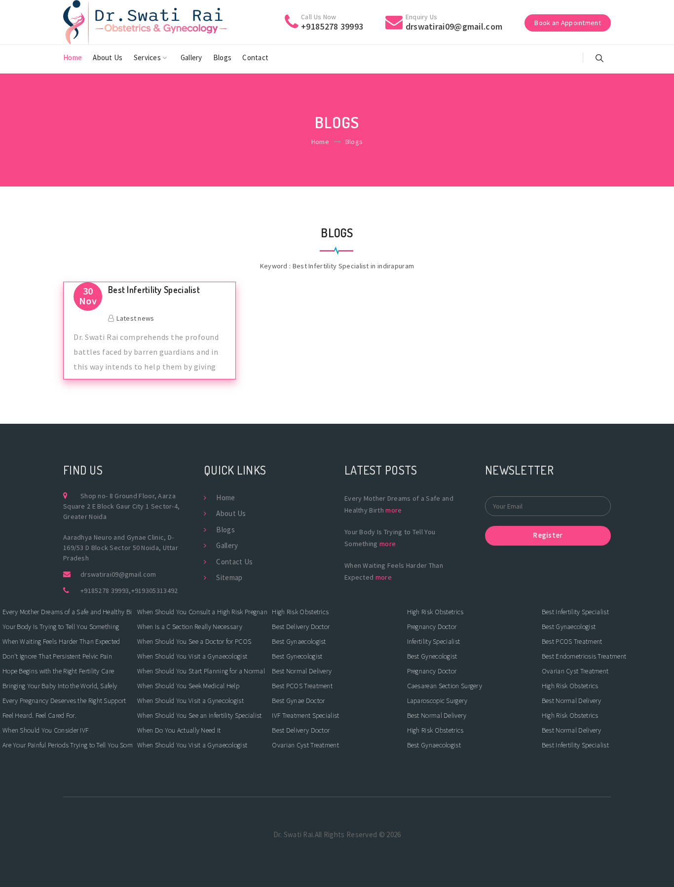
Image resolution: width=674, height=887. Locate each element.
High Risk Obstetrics (300, 611)
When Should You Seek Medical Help (188, 685)
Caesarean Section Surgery (445, 685)
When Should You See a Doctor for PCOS (194, 641)
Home (72, 57)
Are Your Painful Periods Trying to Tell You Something (67, 744)
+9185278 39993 (104, 590)
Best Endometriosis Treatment (584, 656)
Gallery (191, 57)
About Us (107, 57)
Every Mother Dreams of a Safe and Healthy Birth (67, 611)
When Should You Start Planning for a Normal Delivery (202, 670)
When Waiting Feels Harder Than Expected (61, 641)
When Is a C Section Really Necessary (189, 626)
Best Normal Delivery (302, 670)
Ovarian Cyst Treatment (305, 744)
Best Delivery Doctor (301, 626)
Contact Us (234, 561)
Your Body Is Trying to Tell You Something (60, 626)
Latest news (135, 318)
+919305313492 (154, 590)
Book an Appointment (567, 22)
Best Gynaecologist (299, 641)
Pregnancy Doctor (432, 626)
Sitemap (229, 577)
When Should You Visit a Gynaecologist (192, 656)
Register (547, 535)
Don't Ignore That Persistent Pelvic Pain (57, 656)
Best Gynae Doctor (298, 700)
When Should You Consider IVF (45, 730)
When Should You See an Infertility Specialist (199, 715)
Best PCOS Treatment (302, 685)
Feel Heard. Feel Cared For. (39, 715)
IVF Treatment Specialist (305, 715)
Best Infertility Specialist (154, 290)
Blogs (222, 57)
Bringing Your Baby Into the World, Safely (59, 685)
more (393, 510)
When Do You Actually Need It (179, 730)
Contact (255, 57)
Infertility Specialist (433, 641)
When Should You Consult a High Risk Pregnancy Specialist (202, 611)
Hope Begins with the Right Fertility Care (58, 670)
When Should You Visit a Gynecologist (190, 700)
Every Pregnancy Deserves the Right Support (64, 700)
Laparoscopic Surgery (437, 700)
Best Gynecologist (297, 656)
